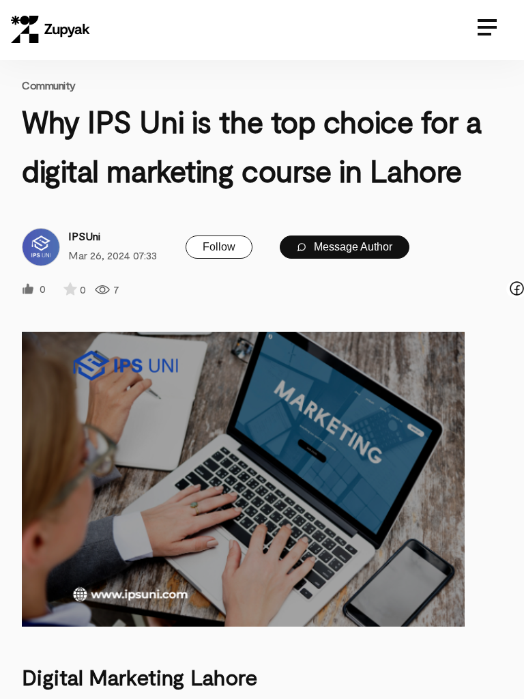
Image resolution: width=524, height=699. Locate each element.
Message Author (351, 247)
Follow (219, 247)
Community (49, 85)
